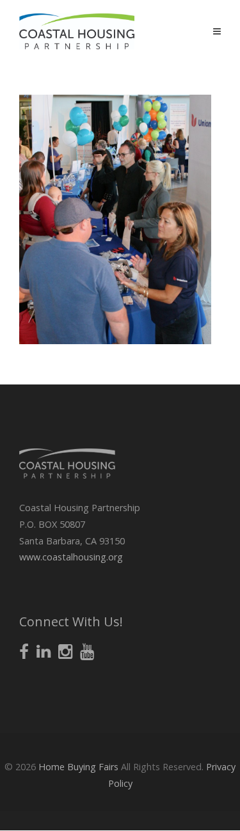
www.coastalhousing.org (71, 557)
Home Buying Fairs (78, 767)
